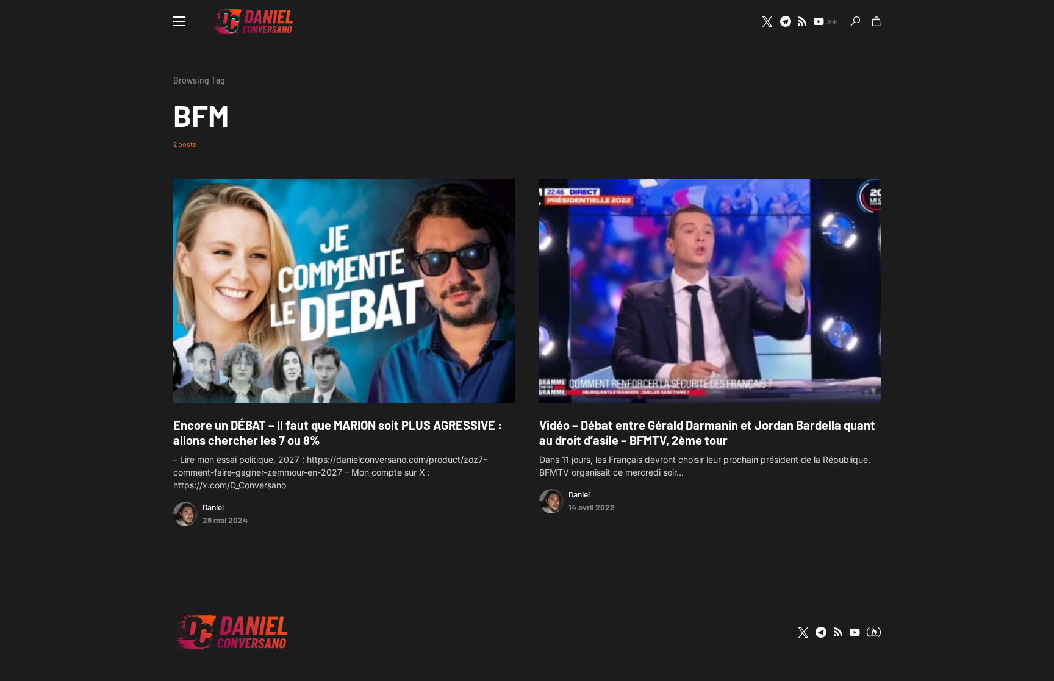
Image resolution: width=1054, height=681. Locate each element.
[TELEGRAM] (785, 21)
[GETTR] (802, 21)
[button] (179, 21)
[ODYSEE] (874, 632)
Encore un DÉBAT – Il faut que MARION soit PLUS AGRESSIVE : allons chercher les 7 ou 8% (337, 432)
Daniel (213, 507)
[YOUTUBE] (854, 632)
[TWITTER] (767, 21)
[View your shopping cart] (876, 21)
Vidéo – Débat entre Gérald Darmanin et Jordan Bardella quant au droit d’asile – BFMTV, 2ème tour (707, 432)
